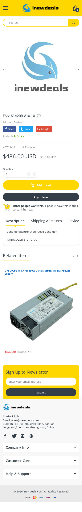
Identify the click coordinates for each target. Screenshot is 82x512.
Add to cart (43, 185)
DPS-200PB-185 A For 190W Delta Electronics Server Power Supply (37, 272)
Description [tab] (15, 220)
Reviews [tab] (74, 220)
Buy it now (41, 197)
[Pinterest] (31, 436)
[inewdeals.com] (41, 7)
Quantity (8, 169)
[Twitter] (14, 436)
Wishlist (10, 147)
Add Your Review (12, 122)
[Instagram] (22, 436)
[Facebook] (5, 436)
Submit (41, 392)
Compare (30, 147)
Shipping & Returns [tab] (46, 220)
